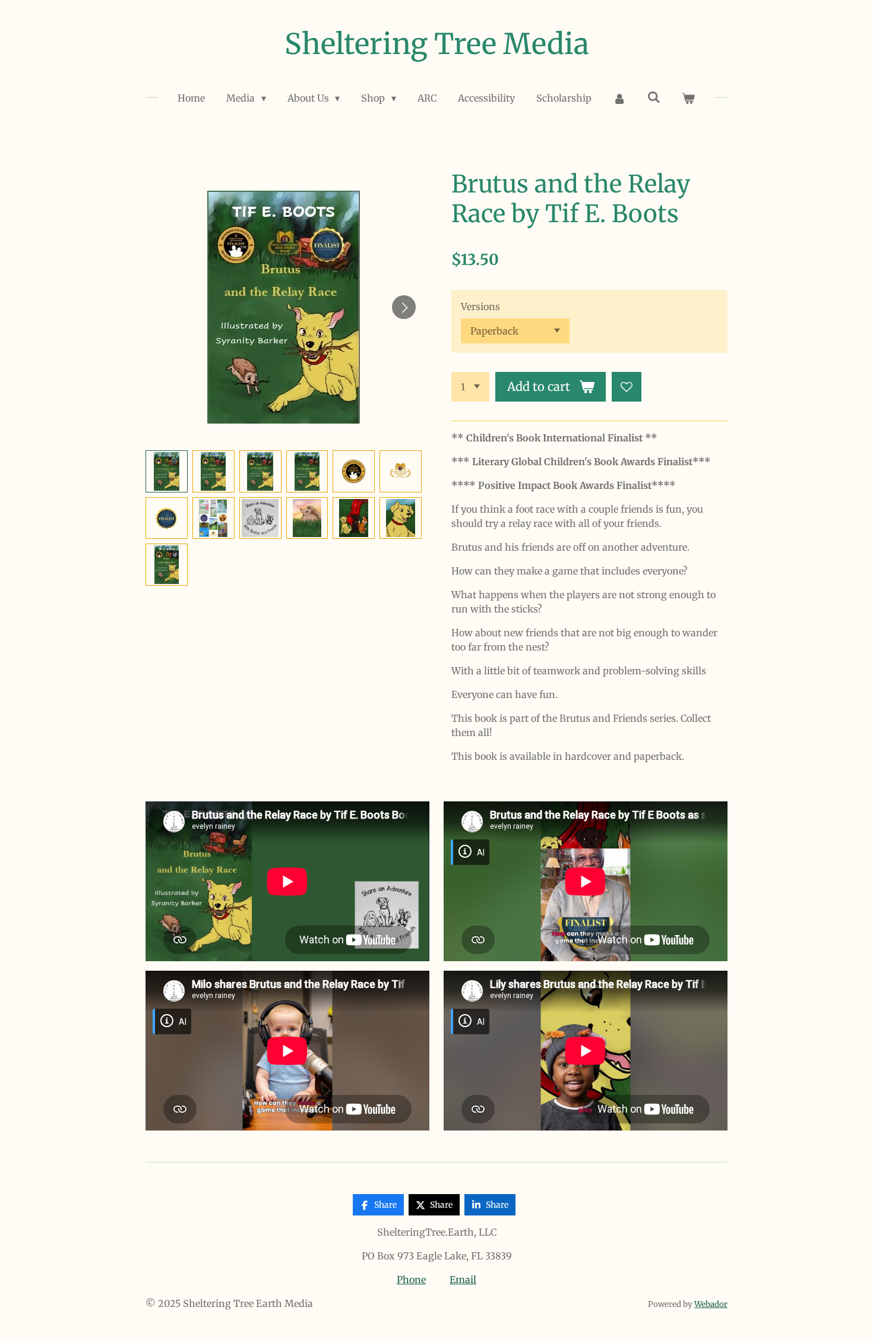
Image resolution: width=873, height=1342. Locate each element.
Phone (411, 1280)
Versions (480, 306)
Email (463, 1280)
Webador (711, 1304)
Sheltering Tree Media (436, 44)
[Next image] (404, 307)
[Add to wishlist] (626, 387)
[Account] (619, 98)
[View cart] (688, 98)
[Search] (654, 97)
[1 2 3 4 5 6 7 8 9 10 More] (470, 387)
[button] (167, 471)
